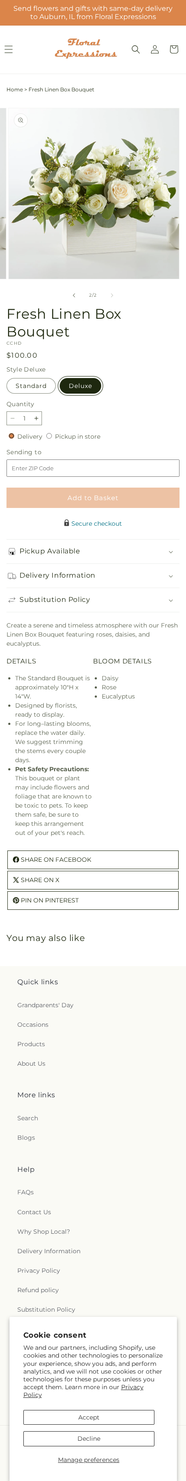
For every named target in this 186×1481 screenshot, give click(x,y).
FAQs (25, 1192)
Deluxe (80, 386)
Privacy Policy (38, 1270)
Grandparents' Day (45, 1005)
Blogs (26, 1137)
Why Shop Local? (43, 1231)
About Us (31, 1063)
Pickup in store (77, 436)
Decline (88, 1438)
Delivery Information (48, 1251)
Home (14, 89)
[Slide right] (112, 295)
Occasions (32, 1024)
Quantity (20, 404)
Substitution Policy (46, 1309)
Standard (31, 386)
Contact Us (34, 1212)
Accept (88, 1417)
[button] (135, 49)
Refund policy (38, 1290)
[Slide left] (73, 295)
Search (27, 1118)
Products (31, 1044)
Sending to (36, 452)
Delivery (30, 436)
